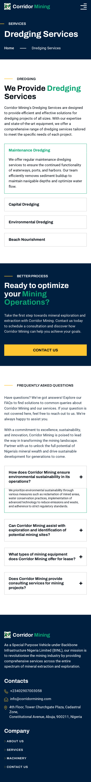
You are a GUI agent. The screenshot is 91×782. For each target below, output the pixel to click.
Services (15, 750)
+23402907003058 (26, 691)
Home (9, 48)
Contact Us (45, 350)
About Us (15, 741)
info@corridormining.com (30, 699)
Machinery (16, 758)
